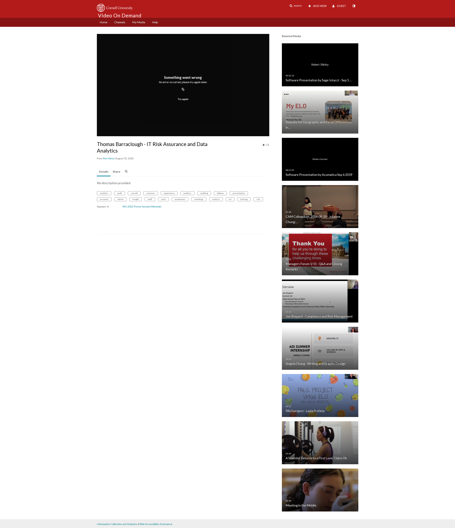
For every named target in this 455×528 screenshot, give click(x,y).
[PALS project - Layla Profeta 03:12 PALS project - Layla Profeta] (320, 395)
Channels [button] (119, 22)
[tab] (104, 171)
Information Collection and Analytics (117, 524)
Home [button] (103, 22)
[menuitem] (103, 22)
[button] (295, 6)
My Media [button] (138, 22)
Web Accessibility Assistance (155, 524)
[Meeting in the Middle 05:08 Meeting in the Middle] (320, 489)
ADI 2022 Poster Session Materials (141, 206)
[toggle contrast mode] (353, 6)
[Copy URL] (183, 90)
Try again (183, 99)
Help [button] (155, 22)
